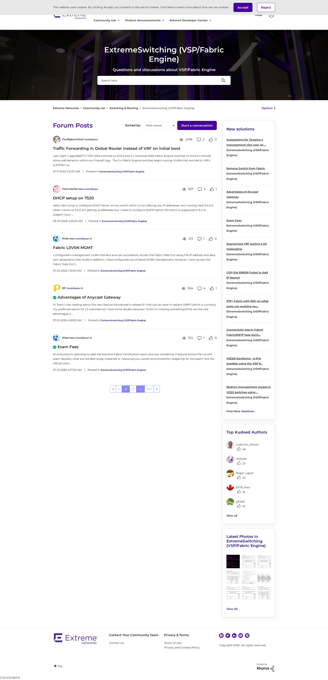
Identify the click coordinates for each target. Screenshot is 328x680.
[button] (242, 7)
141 (149, 389)
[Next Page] (157, 389)
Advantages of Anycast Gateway (89, 297)
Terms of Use (172, 643)
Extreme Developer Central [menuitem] (188, 20)
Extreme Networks (70, 15)
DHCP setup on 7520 (73, 198)
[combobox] (164, 80)
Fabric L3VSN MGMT (73, 247)
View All (231, 609)
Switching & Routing (124, 108)
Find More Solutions (240, 411)
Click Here (167, 7)
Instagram (247, 635)
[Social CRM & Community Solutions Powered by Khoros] (265, 667)
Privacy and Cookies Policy (182, 647)
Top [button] (60, 666)
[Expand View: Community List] (119, 20)
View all (231, 515)
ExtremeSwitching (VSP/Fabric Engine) (121, 171)
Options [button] (267, 108)
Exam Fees (68, 347)
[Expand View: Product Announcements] (163, 20)
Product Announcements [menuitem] (142, 20)
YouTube (240, 635)
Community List (94, 108)
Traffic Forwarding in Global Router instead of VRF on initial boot (116, 148)
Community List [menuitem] (105, 20)
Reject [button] (266, 7)
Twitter (228, 635)
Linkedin (234, 635)
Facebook (221, 635)
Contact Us (116, 643)
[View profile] (57, 139)
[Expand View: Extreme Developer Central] (210, 20)
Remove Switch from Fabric (245, 168)
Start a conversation (197, 125)
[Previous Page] (113, 389)
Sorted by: (133, 125)
